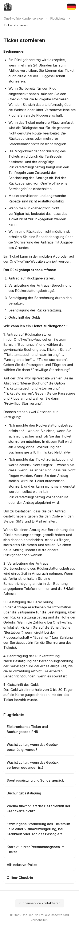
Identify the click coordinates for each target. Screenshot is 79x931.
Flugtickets (57, 18)
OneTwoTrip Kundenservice (23, 18)
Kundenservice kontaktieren (39, 903)
